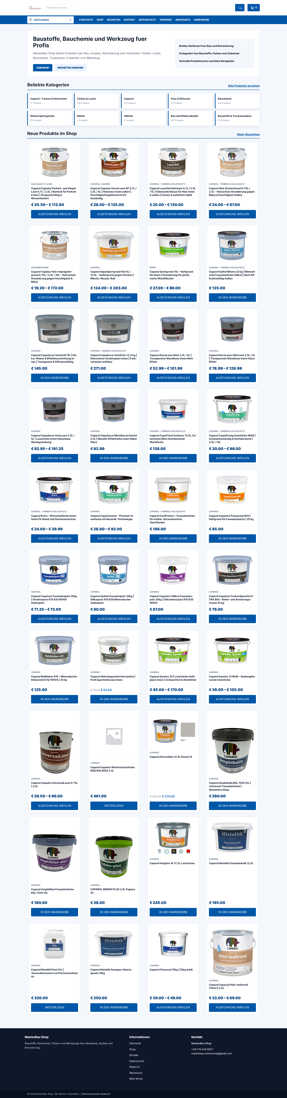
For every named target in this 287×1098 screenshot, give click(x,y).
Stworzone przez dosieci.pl (96, 1094)
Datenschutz (147, 19)
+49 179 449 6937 (202, 1049)
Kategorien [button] (41, 19)
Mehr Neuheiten (248, 134)
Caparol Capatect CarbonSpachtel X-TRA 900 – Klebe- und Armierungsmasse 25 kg (231, 600)
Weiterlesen (114, 805)
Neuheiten (113, 19)
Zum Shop (42, 67)
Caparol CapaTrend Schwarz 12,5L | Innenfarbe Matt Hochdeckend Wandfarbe (173, 439)
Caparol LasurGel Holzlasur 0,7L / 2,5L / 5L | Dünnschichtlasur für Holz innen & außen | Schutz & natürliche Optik (173, 192)
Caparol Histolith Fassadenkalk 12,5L (231, 863)
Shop (100, 19)
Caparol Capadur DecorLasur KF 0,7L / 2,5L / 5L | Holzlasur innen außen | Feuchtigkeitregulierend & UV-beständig (113, 193)
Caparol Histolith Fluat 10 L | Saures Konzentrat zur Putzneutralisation (54, 973)
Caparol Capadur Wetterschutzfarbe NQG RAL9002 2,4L (112, 769)
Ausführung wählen (54, 214)
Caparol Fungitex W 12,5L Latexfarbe (172, 863)
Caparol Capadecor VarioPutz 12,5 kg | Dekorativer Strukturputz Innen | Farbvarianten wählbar (113, 359)
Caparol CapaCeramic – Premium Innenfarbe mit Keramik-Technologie (112, 517)
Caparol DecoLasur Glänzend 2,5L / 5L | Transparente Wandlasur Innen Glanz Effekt (232, 359)
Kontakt (129, 19)
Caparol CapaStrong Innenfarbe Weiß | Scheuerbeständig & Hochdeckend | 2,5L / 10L (232, 439)
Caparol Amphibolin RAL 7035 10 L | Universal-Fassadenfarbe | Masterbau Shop (230, 786)
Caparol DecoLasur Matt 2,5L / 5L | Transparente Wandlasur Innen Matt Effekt (171, 359)
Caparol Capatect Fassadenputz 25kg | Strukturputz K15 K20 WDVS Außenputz (54, 600)
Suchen (239, 7)
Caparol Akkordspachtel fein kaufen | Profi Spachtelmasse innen (112, 678)
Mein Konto (183, 19)
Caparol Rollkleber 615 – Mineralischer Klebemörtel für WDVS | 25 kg (54, 678)
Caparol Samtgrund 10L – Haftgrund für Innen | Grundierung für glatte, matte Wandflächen (171, 275)
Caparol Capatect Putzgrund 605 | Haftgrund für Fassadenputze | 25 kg (231, 517)
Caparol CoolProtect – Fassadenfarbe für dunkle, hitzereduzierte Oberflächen (172, 519)
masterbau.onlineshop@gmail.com (211, 1053)
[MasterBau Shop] (34, 8)
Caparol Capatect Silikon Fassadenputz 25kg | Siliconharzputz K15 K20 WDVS (171, 600)
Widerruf (166, 19)
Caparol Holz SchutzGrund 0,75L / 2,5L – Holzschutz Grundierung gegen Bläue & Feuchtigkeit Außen (232, 192)
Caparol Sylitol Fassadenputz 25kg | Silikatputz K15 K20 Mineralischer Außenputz (112, 600)
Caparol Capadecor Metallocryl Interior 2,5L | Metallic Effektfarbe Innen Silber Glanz (113, 439)
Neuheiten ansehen (70, 67)
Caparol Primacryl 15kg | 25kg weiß (171, 969)
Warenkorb (201, 19)
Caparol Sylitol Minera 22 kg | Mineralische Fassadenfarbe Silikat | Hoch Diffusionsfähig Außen (232, 275)
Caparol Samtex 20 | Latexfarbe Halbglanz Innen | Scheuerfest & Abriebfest (173, 678)
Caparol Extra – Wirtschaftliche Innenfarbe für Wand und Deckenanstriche (54, 517)
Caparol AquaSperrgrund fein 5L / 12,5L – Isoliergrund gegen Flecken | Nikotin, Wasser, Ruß (112, 275)
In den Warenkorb (232, 297)
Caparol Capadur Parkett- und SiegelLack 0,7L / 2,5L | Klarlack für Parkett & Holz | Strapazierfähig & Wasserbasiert (54, 193)
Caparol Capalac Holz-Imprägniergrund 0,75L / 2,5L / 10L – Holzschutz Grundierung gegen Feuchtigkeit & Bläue (53, 276)
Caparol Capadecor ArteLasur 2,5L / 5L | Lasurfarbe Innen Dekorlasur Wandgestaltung (53, 439)
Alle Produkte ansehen (244, 85)
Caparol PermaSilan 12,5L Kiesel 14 (171, 756)
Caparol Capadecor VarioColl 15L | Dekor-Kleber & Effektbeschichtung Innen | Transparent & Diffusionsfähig (54, 359)
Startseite (86, 19)
